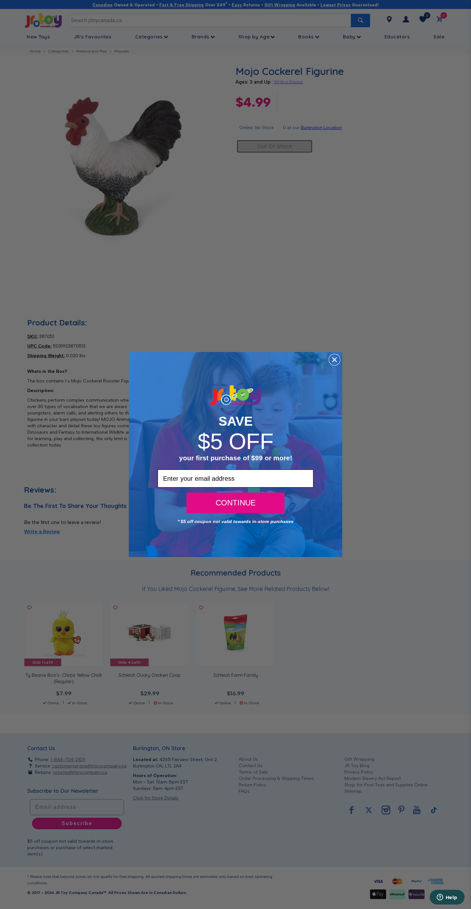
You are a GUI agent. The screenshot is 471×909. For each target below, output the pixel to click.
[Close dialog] (334, 360)
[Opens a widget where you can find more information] (447, 898)
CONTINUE (236, 502)
